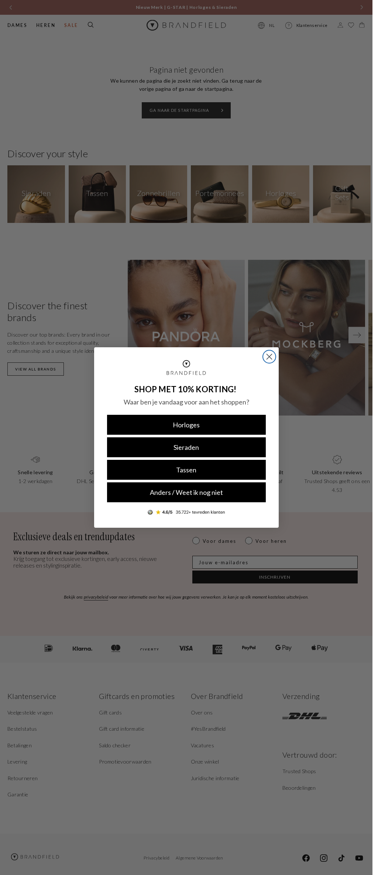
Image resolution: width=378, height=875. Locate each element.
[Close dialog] (269, 356)
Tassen (186, 470)
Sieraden (186, 447)
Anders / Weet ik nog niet (186, 492)
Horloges (186, 425)
